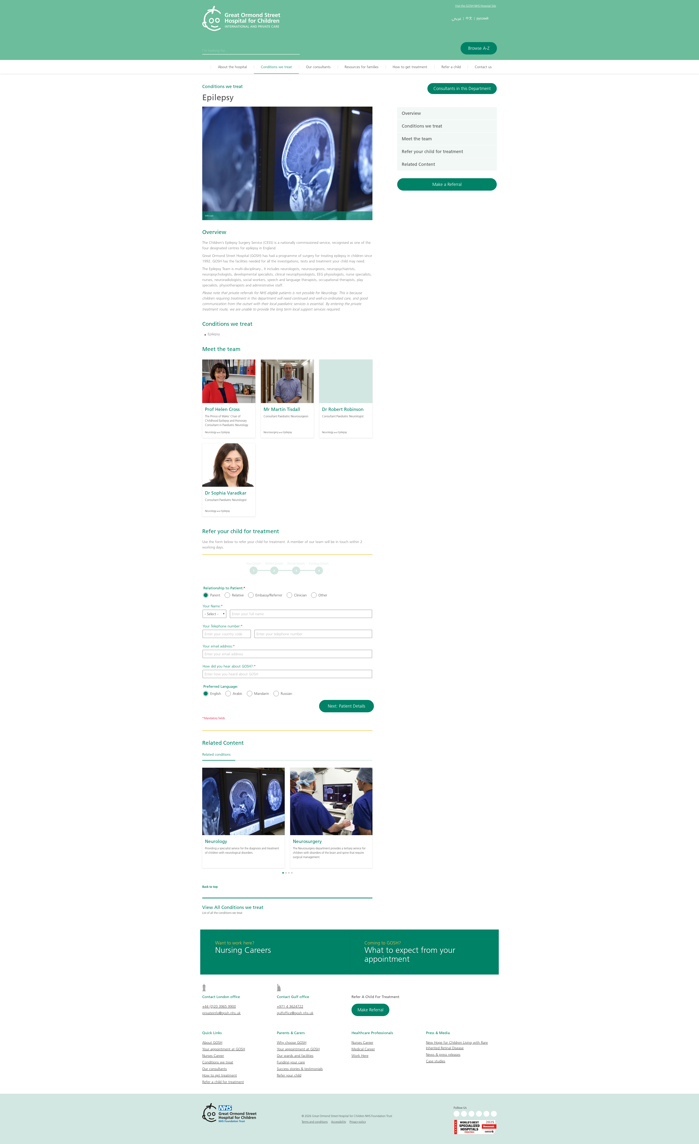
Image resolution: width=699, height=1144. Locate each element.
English (215, 693)
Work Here (360, 1055)
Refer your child (289, 1075)
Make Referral (370, 1009)
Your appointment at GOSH (223, 1049)
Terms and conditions (315, 1122)
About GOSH (212, 1042)
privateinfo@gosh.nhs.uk (221, 1013)
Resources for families (361, 67)
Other (322, 595)
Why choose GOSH (291, 1042)
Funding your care (291, 1062)
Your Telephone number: (222, 626)
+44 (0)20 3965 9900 (219, 1006)
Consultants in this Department (462, 88)
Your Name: (212, 606)
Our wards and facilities (295, 1055)
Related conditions (216, 754)
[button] (283, 873)
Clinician (300, 595)
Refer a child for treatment (223, 1082)
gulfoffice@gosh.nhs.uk (295, 1013)
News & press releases (443, 1054)
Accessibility (338, 1122)
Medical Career (363, 1049)
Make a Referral (447, 184)
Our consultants (318, 67)
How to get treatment (410, 67)
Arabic (237, 693)
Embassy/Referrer (268, 595)
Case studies (435, 1061)
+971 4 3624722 (290, 1006)
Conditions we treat (276, 67)
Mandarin (261, 693)
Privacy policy (358, 1122)
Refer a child (451, 67)
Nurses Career (213, 1055)
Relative (238, 595)
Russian (286, 693)
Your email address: (218, 646)
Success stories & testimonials (300, 1069)
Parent (215, 595)
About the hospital (232, 67)
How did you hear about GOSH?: (228, 666)
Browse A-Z (478, 48)
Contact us (483, 67)
